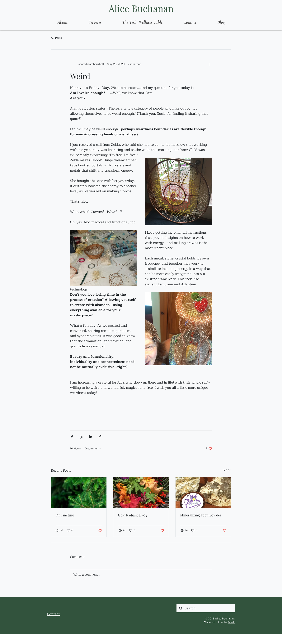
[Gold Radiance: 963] (141, 492)
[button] (95, 22)
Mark (231, 622)
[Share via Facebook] (72, 436)
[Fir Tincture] (78, 492)
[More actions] (209, 64)
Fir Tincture (65, 515)
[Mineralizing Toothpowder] (203, 492)
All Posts (56, 38)
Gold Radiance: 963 (132, 515)
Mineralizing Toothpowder (200, 515)
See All (227, 470)
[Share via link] (100, 436)
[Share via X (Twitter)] (81, 436)
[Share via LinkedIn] (90, 436)
